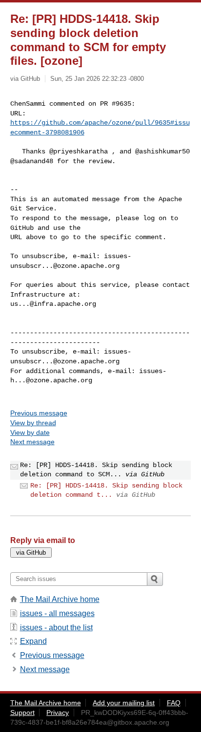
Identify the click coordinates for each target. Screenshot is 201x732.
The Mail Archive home (60, 599)
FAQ (174, 703)
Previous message (38, 413)
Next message (32, 442)
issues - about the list (56, 627)
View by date (30, 432)
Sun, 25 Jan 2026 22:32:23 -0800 (97, 78)
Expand (33, 641)
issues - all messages (57, 613)
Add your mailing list (124, 703)
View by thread (33, 423)
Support (22, 712)
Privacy (57, 712)
